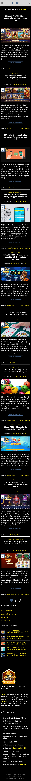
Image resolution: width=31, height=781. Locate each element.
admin (23, 9)
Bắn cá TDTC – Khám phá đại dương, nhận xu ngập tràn (15, 428)
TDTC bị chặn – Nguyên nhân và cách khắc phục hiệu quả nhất (15, 137)
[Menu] (2, 3)
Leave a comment (25, 68)
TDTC (15, 3)
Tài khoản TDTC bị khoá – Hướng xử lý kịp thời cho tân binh (15, 18)
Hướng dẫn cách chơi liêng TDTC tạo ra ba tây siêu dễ (15, 313)
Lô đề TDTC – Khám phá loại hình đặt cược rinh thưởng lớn (15, 371)
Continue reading (15, 62)
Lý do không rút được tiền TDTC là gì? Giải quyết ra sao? (15, 77)
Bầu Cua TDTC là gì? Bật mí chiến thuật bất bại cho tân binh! (15, 544)
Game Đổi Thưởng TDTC (15, 192)
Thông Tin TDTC (11, 775)
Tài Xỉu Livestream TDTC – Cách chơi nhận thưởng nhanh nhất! (16, 484)
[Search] (29, 3)
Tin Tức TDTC (15, 14)
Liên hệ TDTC (21, 775)
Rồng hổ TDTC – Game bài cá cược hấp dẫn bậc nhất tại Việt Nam (15, 257)
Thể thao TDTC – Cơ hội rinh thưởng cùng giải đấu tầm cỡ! (15, 196)
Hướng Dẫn (4, 617)
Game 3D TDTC (15, 252)
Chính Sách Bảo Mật (15, 776)
